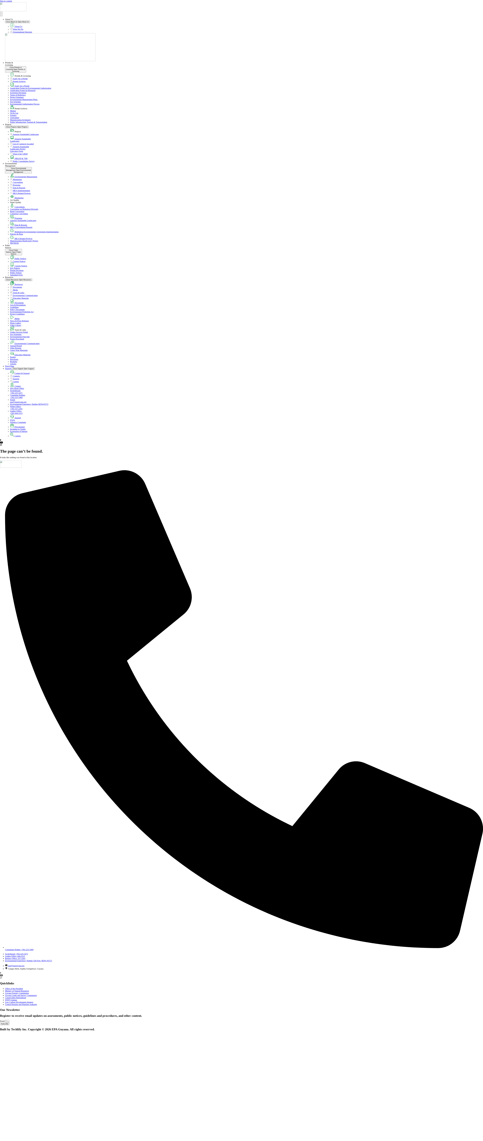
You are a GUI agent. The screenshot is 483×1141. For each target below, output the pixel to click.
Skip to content (6, 1)
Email (2, 1021)
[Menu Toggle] (1, 14)
